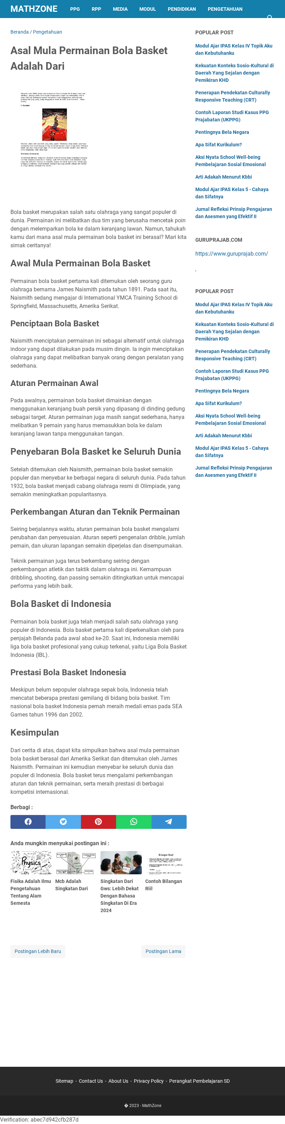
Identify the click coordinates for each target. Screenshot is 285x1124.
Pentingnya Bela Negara (222, 132)
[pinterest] (98, 822)
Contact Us (91, 1081)
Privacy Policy (149, 1081)
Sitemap (64, 1081)
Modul (147, 9)
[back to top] (271, 1108)
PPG (75, 9)
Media (120, 9)
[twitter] (63, 822)
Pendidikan (182, 9)
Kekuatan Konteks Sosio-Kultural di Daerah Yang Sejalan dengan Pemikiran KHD (234, 73)
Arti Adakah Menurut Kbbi (223, 177)
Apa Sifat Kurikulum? (218, 144)
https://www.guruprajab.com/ (231, 253)
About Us (118, 1081)
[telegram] (169, 822)
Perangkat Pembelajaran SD (199, 1081)
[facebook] (28, 822)
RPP (96, 9)
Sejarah (76, 27)
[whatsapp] (133, 822)
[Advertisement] (98, 1007)
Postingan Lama (163, 951)
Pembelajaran (35, 27)
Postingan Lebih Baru (38, 951)
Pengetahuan (225, 9)
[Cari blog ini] (270, 18)
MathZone (33, 9)
